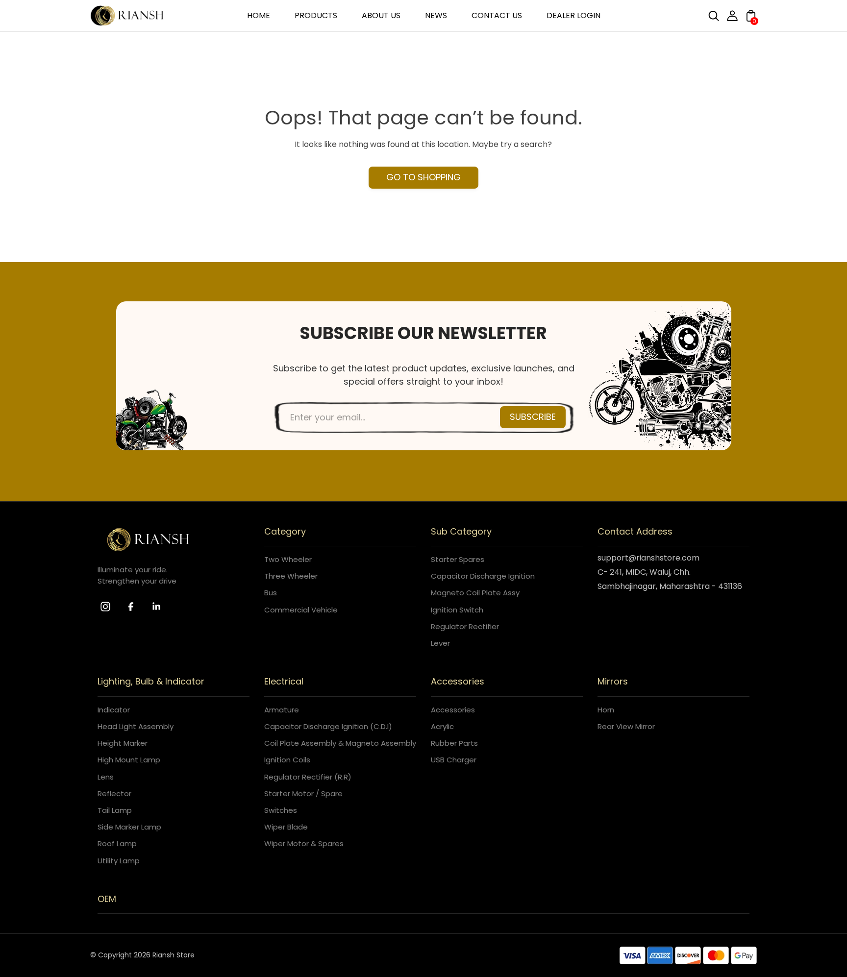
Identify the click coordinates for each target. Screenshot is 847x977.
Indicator (114, 710)
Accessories (453, 710)
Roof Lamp (117, 843)
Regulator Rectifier (465, 626)
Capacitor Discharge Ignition (483, 576)
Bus (270, 592)
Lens (106, 777)
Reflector (114, 793)
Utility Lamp (119, 860)
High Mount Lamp (129, 760)
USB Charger (453, 760)
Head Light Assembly (136, 726)
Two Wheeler (288, 559)
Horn (606, 710)
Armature (281, 710)
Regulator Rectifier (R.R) (307, 777)
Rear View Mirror (626, 726)
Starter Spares (457, 559)
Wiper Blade (286, 827)
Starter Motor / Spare (303, 793)
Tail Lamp (115, 810)
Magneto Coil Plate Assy (475, 592)
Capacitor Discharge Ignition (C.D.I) (328, 726)
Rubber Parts (454, 743)
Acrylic (442, 726)
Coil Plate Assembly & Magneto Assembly (340, 743)
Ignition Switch (457, 610)
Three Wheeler (291, 576)
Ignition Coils (287, 760)
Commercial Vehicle (301, 610)
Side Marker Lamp (129, 827)
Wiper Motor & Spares (304, 843)
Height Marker (123, 743)
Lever (440, 643)
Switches (280, 810)
